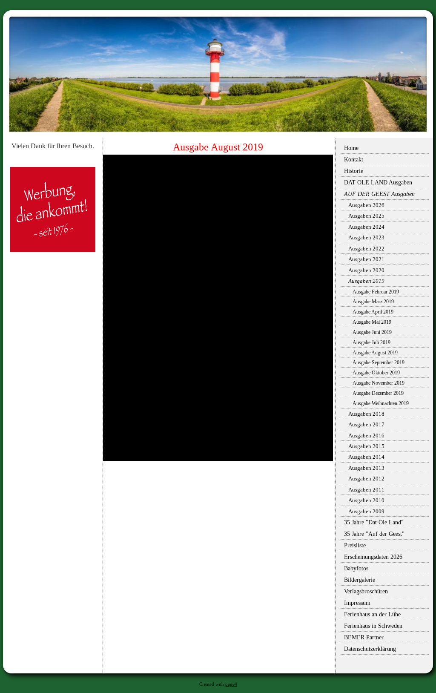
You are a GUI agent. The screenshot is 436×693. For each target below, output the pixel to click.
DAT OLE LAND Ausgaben (378, 182)
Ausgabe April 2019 (373, 312)
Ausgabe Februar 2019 (376, 292)
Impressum (357, 603)
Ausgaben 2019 (366, 281)
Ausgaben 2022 (366, 248)
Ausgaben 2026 (366, 205)
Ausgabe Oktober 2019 (376, 373)
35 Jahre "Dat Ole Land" (374, 522)
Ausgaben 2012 (366, 478)
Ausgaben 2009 (366, 511)
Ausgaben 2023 (366, 237)
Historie (353, 171)
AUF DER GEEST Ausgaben (379, 194)
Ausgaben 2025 (366, 216)
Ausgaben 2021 (366, 259)
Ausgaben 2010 (366, 500)
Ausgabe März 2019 (373, 302)
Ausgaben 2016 (366, 435)
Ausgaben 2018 (366, 414)
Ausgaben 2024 (366, 227)
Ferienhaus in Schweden (373, 626)
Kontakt (353, 159)
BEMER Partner (364, 637)
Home (351, 148)
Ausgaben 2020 (366, 270)
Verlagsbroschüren (366, 591)
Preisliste (355, 545)
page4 (231, 684)
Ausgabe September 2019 (378, 362)
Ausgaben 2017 (366, 424)
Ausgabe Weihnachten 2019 (381, 403)
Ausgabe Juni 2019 (372, 332)
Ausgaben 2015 (366, 446)
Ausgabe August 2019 (375, 353)
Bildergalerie (359, 580)
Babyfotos (356, 568)
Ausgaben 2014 (366, 457)
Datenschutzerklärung (370, 649)
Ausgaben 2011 (366, 489)
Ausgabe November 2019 (378, 383)
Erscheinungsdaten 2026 (373, 557)
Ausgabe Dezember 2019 (378, 393)
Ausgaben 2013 (366, 468)
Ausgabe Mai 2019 (372, 322)
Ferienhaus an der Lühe (372, 614)
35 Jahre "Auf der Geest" (374, 534)
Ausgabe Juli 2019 (371, 342)
